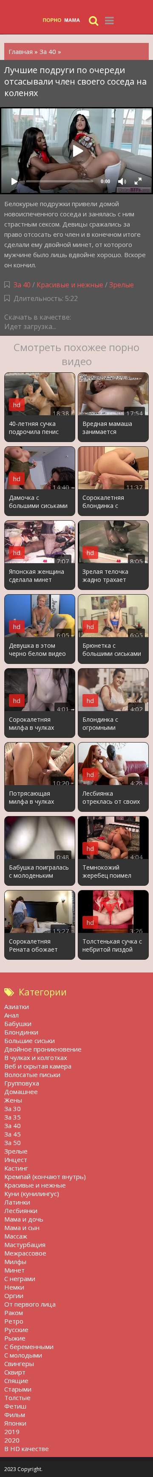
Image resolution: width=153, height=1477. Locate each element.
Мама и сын (22, 1227)
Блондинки (21, 1032)
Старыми (17, 1389)
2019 (12, 1431)
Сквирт (15, 1372)
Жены (13, 1100)
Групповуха (21, 1083)
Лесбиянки (20, 1210)
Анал (11, 1015)
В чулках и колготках (35, 1057)
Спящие (16, 1380)
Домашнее (21, 1091)
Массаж (15, 1236)
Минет (14, 1270)
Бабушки (17, 1023)
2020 (12, 1440)
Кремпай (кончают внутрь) (45, 1176)
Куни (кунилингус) (31, 1193)
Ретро (13, 1321)
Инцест (15, 1159)
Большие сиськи (29, 1040)
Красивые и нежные (70, 284)
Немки (14, 1287)
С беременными (29, 1346)
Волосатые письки (32, 1074)
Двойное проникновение (43, 1049)
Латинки (17, 1202)
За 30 (12, 1108)
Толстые (17, 1397)
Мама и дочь (23, 1219)
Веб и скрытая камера (37, 1066)
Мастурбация (24, 1244)
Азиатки (16, 1006)
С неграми (19, 1278)
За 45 (12, 1134)
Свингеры (19, 1363)
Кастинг (16, 1168)
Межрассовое (25, 1253)
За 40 (22, 284)
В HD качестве (26, 1448)
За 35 (12, 1117)
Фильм (14, 1414)
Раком (13, 1312)
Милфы (15, 1261)
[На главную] (63, 20)
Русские (16, 1329)
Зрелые (121, 284)
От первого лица (30, 1304)
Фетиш (15, 1406)
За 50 (12, 1142)
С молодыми (23, 1355)
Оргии (13, 1295)
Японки (15, 1423)
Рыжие (15, 1338)
